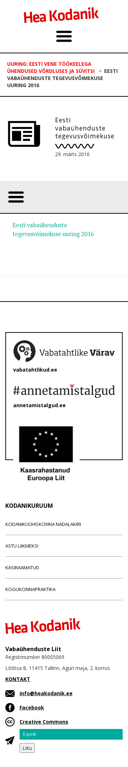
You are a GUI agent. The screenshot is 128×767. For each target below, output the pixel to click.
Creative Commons (44, 721)
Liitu (27, 748)
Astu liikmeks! (21, 546)
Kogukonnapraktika (30, 589)
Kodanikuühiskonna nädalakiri (43, 524)
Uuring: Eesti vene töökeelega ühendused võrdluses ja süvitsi (51, 67)
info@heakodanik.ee (46, 693)
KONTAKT (17, 679)
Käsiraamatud (22, 567)
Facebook (32, 707)
